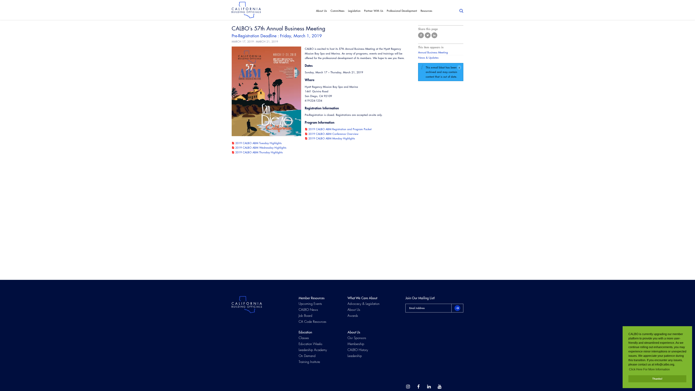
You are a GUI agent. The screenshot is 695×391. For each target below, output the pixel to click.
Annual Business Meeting (433, 52)
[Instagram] (408, 386)
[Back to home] (246, 10)
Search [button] (461, 10)
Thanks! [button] (657, 378)
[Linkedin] (429, 386)
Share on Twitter (428, 35)
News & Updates (428, 57)
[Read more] (266, 92)
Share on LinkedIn (434, 35)
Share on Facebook (421, 35)
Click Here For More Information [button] (649, 369)
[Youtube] (439, 386)
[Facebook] (418, 386)
